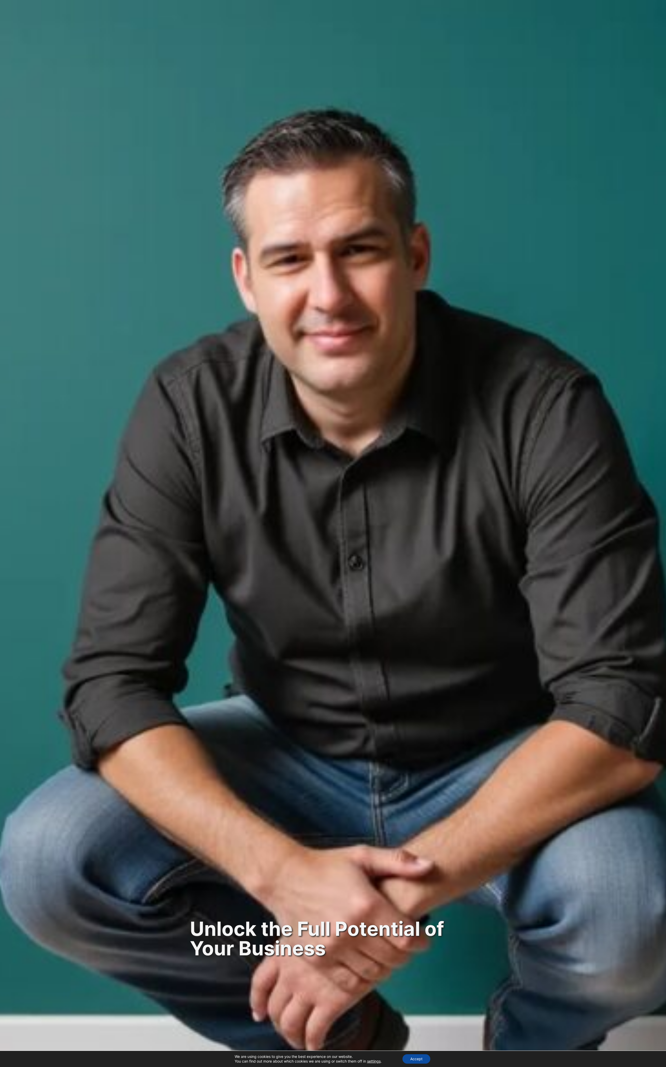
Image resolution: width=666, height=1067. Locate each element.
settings (374, 1061)
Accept (416, 1059)
